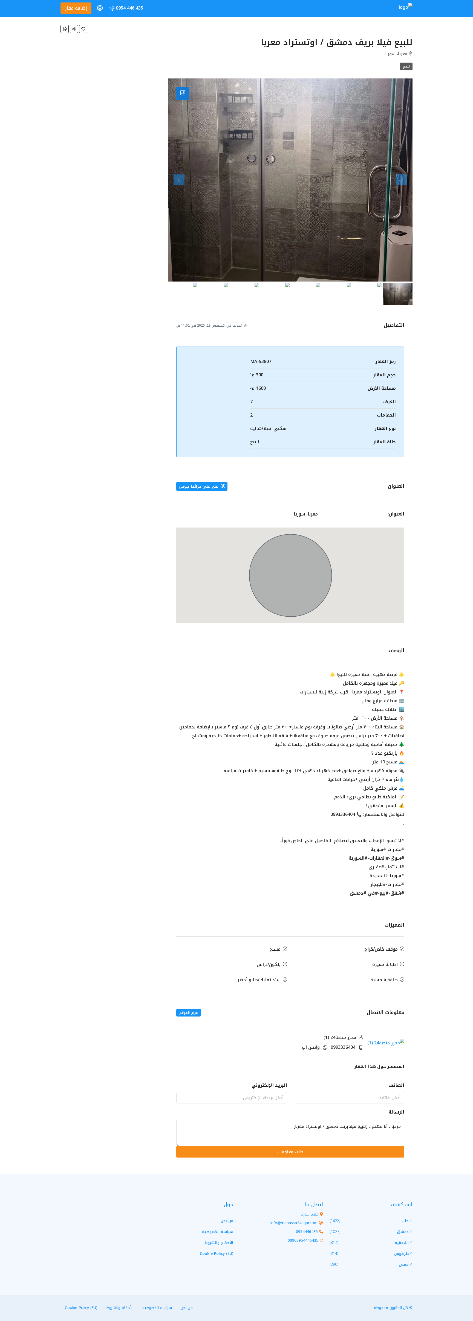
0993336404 (343, 1047)
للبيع (406, 66)
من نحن (227, 1221)
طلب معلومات (290, 1152)
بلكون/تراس (269, 964)
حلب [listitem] (405, 1221)
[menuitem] (126, 8)
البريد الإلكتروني (269, 1085)
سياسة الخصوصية (217, 1231)
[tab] (182, 93)
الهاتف (396, 1085)
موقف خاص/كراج (381, 949)
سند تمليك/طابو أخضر (259, 980)
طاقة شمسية (384, 980)
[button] (83, 29)
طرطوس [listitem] (401, 1253)
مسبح (275, 949)
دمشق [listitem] (403, 1231)
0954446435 (307, 1231)
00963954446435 (303, 1240)
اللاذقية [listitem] (402, 1242)
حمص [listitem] (404, 1264)
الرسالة (396, 1112)
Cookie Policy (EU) (216, 1253)
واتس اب (311, 1047)
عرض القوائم (188, 1013)
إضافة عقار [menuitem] (76, 8)
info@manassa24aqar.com (294, 1223)
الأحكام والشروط (218, 1242)
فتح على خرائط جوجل (199, 486)
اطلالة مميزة (385, 964)
